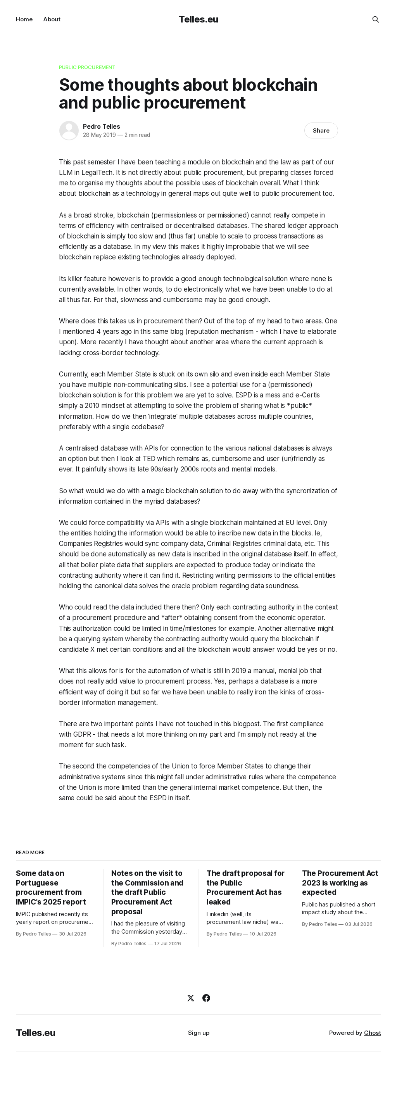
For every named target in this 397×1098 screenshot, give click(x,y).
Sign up (198, 1032)
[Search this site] (375, 19)
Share (321, 130)
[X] (191, 998)
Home (24, 19)
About (51, 19)
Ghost (372, 1032)
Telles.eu (198, 19)
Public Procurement (87, 67)
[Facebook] (206, 998)
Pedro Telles (101, 126)
